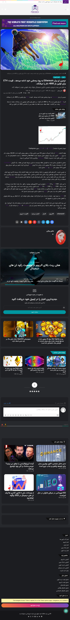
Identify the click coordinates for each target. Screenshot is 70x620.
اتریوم (51, 214)
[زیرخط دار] (10, 415)
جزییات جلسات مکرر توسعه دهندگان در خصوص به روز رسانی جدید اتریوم (56, 370)
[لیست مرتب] (15, 415)
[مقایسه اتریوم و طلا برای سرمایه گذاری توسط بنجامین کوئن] (34, 361)
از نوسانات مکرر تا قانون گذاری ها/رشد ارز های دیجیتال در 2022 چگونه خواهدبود (19, 495)
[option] (34, 267)
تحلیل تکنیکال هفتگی (63, 588)
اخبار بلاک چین (65, 548)
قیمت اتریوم (23, 214)
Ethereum (55, 97)
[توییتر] (47, 222)
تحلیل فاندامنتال (65, 585)
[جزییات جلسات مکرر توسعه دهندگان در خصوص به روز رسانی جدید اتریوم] (56, 361)
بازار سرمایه (35, 214)
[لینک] (26, 415)
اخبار (60, 73)
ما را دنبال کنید (34, 605)
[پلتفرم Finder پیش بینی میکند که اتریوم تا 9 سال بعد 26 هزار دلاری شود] (12, 361)
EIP (54, 184)
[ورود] (5, 10)
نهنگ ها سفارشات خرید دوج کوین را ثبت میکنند (50, 2)
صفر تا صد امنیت (64, 571)
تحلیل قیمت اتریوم (64, 582)
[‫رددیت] (30, 222)
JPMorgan (41, 158)
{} (28, 415)
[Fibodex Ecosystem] (35, 23)
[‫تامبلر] (39, 222)
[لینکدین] (43, 222)
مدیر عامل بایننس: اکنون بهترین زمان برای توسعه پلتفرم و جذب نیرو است (52, 465)
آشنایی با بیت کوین (64, 565)
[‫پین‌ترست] (34, 222)
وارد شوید (6, 403)
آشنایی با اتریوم (65, 559)
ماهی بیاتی (59, 91)
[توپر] (5, 415)
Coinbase (63, 104)
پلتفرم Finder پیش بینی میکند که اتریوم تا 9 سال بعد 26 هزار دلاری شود (13, 370)
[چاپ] (17, 222)
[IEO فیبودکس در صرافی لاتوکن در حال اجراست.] (51, 482)
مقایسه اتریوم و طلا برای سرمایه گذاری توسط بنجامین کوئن (36, 369)
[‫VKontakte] (26, 222)
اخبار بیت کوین (65, 551)
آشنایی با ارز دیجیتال (63, 568)
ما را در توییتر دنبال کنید (56, 519)
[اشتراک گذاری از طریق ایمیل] (21, 222)
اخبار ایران (66, 545)
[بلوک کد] (23, 415)
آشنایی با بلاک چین (64, 562)
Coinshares (7, 163)
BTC (7, 205)
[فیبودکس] (35, 9)
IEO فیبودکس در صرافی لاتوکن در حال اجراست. (52, 494)
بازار (44, 214)
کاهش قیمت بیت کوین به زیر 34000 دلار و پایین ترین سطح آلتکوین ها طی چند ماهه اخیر (46, 116)
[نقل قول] (21, 415)
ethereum (60, 214)
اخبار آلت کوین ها (64, 539)
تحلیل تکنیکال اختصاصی (62, 591)
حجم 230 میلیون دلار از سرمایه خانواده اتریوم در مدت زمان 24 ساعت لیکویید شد (34, 267)
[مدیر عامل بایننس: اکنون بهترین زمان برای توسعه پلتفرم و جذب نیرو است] (51, 453)
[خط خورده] (13, 415)
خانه (63, 73)
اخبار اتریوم (56, 77)
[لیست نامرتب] (18, 415)
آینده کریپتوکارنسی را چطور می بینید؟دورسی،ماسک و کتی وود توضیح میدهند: (20, 466)
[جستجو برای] (2, 10)
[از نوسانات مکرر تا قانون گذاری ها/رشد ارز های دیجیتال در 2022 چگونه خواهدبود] (19, 482)
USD (45, 148)
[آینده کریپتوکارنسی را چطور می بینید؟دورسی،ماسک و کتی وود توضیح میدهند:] (19, 453)
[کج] (8, 415)
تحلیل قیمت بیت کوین (63, 580)
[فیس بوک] (52, 222)
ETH (27, 97)
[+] (31, 415)
